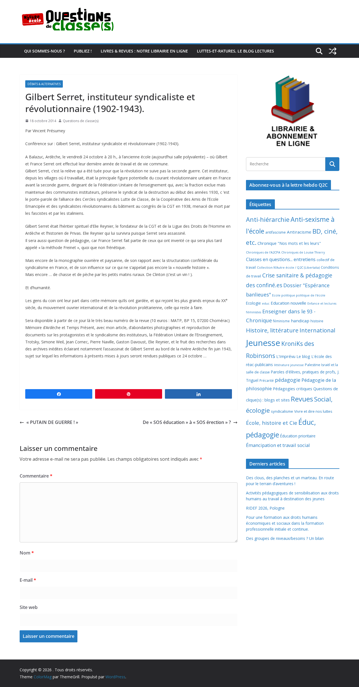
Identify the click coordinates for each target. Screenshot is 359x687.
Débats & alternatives (44, 84)
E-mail (28, 580)
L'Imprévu (285, 356)
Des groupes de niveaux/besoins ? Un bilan (285, 538)
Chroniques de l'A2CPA (263, 252)
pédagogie (287, 379)
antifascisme (275, 232)
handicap (300, 320)
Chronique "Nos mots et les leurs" (289, 243)
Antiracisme (299, 232)
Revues (302, 398)
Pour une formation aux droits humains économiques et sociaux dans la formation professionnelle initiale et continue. (285, 523)
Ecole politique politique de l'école (298, 295)
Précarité (266, 380)
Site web (29, 607)
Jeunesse (263, 342)
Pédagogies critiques (292, 388)
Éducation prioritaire (298, 436)
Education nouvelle (288, 303)
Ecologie (253, 303)
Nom (27, 553)
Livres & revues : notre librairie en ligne (144, 51)
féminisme (281, 321)
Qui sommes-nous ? (44, 51)
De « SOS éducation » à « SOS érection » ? (187, 422)
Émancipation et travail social (278, 445)
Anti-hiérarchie (267, 219)
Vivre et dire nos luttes (313, 411)
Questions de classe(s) (80, 120)
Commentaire (36, 476)
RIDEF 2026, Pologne (265, 508)
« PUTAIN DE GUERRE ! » (52, 422)
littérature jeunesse (289, 365)
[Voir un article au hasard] (332, 51)
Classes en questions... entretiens (281, 259)
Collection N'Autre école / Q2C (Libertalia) (288, 267)
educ (266, 303)
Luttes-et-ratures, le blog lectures (235, 51)
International (317, 330)
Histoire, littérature (272, 330)
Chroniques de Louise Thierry (303, 252)
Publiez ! (83, 51)
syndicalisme (282, 411)
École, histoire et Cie (271, 422)
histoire (316, 320)
